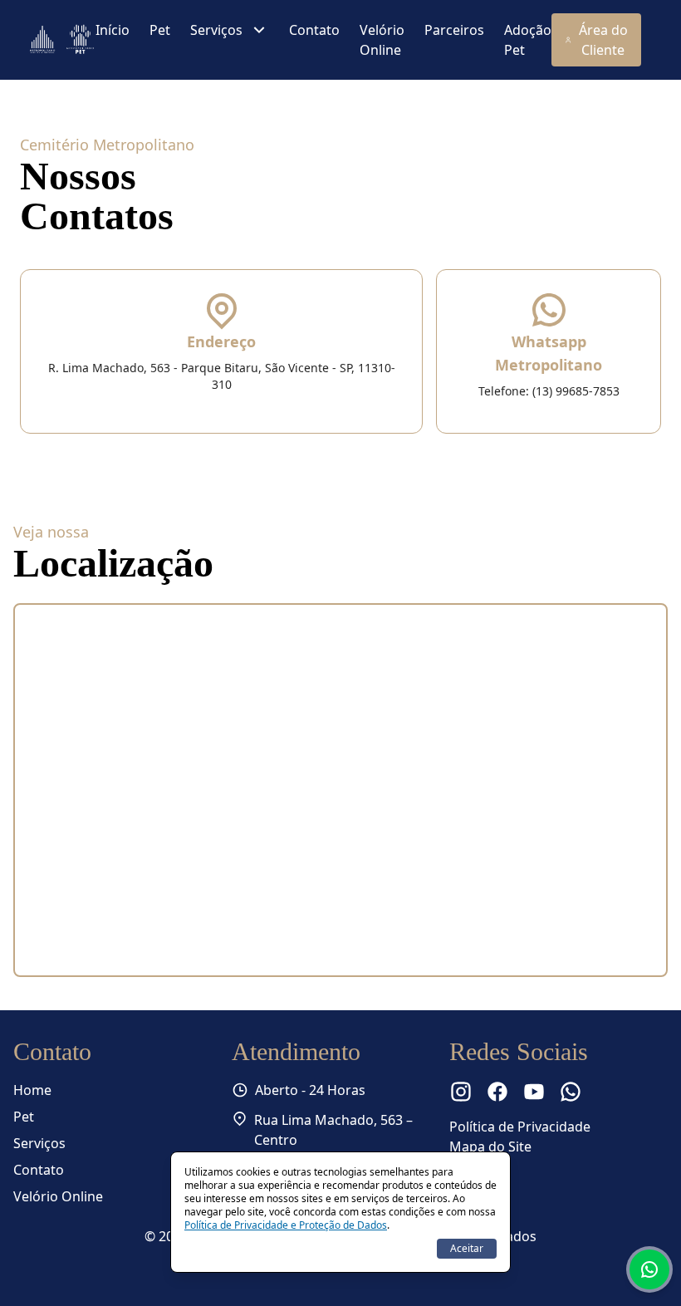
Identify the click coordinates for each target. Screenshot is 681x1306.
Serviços (216, 30)
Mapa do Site (490, 1146)
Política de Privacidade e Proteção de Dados (285, 1225)
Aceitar (466, 1248)
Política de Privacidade (519, 1126)
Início (113, 30)
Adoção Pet (527, 40)
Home (32, 1090)
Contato (314, 30)
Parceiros (454, 30)
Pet (159, 30)
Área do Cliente (603, 40)
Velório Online (382, 40)
